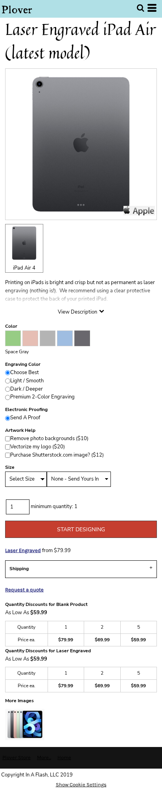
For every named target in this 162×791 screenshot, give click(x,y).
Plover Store (16, 757)
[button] (140, 8)
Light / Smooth (27, 380)
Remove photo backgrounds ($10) (49, 438)
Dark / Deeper (26, 389)
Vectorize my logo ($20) (37, 446)
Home (64, 757)
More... (44, 757)
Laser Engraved (23, 550)
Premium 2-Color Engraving (42, 396)
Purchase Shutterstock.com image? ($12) (57, 455)
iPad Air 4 (24, 268)
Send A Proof (25, 417)
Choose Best (24, 372)
